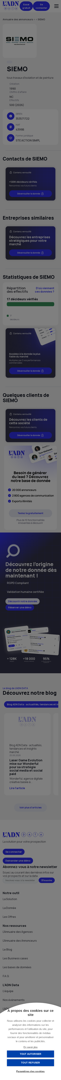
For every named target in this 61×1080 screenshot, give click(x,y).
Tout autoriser (30, 1054)
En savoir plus (31, 1047)
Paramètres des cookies (30, 1071)
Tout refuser (30, 1062)
